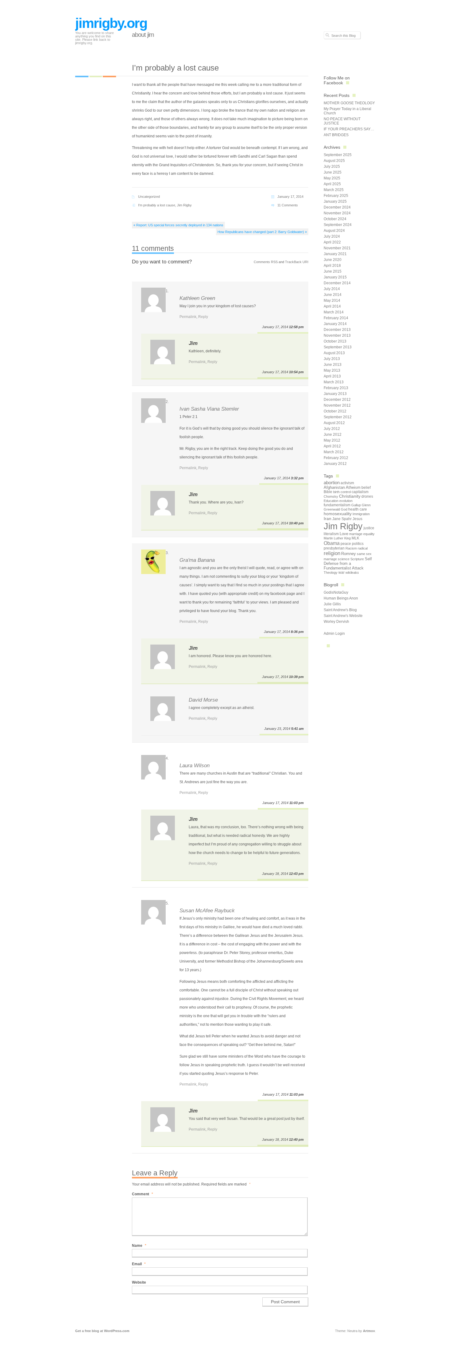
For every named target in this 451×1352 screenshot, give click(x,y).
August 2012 (334, 423)
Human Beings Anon (341, 598)
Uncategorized (149, 196)
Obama (332, 543)
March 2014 (334, 312)
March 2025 (334, 190)
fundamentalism (337, 505)
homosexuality (338, 513)
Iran (327, 518)
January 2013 (335, 394)
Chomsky (331, 496)
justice (369, 528)
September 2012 (338, 417)
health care (357, 509)
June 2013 (332, 364)
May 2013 (332, 370)
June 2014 (332, 295)
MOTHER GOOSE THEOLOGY (349, 103)
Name (139, 1245)
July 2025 (332, 166)
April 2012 (332, 446)
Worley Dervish (336, 621)
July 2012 (332, 429)
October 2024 (335, 219)
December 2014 (337, 283)
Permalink (187, 317)
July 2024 (332, 236)
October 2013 (335, 341)
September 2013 (338, 347)
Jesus (357, 519)
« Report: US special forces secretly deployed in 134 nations (178, 225)
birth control (342, 492)
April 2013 (332, 376)
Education (331, 501)
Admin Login (334, 633)
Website (139, 1282)
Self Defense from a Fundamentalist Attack (348, 563)
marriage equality (362, 534)
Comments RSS (266, 262)
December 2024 (337, 207)
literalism (331, 534)
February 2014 (336, 318)
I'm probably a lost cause (156, 205)
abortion (332, 482)
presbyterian (334, 548)
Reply (203, 317)
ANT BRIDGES (336, 135)
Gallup (356, 505)
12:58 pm (296, 327)
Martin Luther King (337, 538)
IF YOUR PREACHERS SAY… (349, 129)
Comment (142, 1194)
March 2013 (334, 382)
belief (366, 487)
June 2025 (332, 172)
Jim (193, 343)
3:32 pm (297, 478)
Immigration (361, 514)
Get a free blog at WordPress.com (102, 1331)
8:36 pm (297, 632)
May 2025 (332, 178)
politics (358, 544)
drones (367, 496)
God (344, 509)
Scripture (357, 559)
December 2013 (337, 329)
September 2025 (338, 155)
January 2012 (335, 464)
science (343, 559)
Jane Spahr (342, 519)
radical (363, 548)
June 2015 (332, 271)
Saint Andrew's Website (343, 616)
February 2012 (336, 458)
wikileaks (352, 572)
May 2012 (332, 440)
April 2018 (332, 265)
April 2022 (332, 242)
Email (139, 1264)
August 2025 (334, 161)
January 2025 (335, 201)
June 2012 (332, 434)
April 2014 (332, 306)
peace (346, 544)
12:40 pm (296, 1139)
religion (332, 553)
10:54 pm (296, 372)
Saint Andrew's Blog (340, 610)
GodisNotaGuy (336, 592)
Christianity (349, 496)
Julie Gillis (332, 604)
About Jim (143, 34)
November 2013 (337, 335)
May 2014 (332, 300)
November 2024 (337, 213)
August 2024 (334, 230)
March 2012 (334, 452)
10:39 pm (296, 677)
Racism (351, 548)
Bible (328, 492)
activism (347, 483)
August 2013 (334, 353)
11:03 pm (296, 803)
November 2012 (337, 405)
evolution (346, 501)
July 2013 (332, 359)
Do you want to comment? (162, 262)
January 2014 (335, 324)
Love (344, 533)
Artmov (369, 1331)
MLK (355, 538)
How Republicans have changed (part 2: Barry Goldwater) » (262, 232)
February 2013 (336, 388)
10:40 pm (296, 523)
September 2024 (338, 225)
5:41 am (297, 728)
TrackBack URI (296, 262)
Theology (330, 572)
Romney (348, 553)
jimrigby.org (111, 23)
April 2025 (332, 184)
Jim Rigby (184, 205)
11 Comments (287, 205)
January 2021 (335, 254)
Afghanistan (334, 487)
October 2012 (335, 411)
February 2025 (336, 195)
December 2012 (337, 399)
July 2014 (332, 289)
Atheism (353, 487)
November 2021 (337, 248)
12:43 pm (296, 873)
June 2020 (332, 260)
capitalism (360, 492)
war (341, 572)
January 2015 (335, 277)
